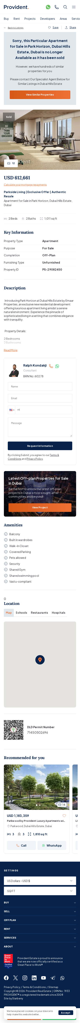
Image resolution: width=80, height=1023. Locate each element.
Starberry (17, 998)
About (8, 946)
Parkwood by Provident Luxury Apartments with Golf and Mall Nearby (36, 821)
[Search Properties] (65, 7)
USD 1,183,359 (18, 816)
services (10, 938)
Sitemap (53, 987)
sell (7, 911)
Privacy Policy (35, 458)
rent (7, 929)
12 (13, 163)
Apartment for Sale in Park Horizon (26, 200)
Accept (65, 1012)
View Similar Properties (40, 94)
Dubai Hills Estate (61, 200)
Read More (10, 350)
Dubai (7, 205)
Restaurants (39, 612)
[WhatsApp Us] (48, 7)
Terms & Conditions (34, 987)
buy (6, 902)
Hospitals (58, 612)
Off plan (10, 920)
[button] (11, 410)
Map (9, 612)
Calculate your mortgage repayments (25, 184)
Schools (21, 612)
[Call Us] (56, 7)
